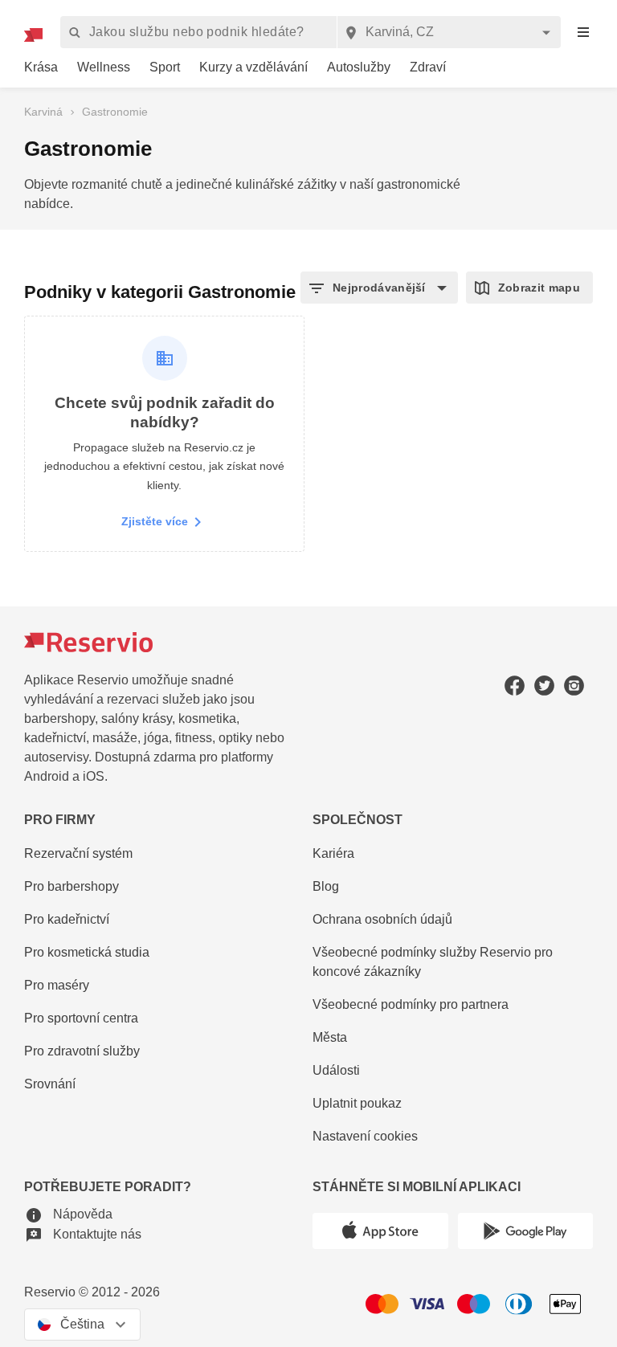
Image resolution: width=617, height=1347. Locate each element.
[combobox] (449, 32)
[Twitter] (544, 685)
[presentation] (583, 32)
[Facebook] (514, 685)
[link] (41, 68)
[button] (379, 287)
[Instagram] (574, 685)
